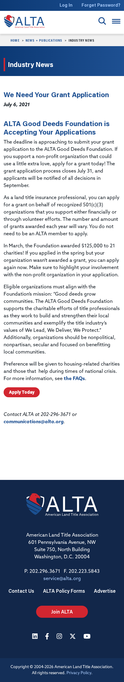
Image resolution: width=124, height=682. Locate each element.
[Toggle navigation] (116, 21)
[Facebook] (48, 637)
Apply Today (21, 392)
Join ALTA (62, 611)
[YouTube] (87, 637)
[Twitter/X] (73, 637)
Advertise (105, 591)
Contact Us (21, 591)
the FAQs (74, 378)
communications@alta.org (34, 422)
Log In (66, 5)
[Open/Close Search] (102, 21)
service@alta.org (62, 578)
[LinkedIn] (35, 637)
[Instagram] (60, 637)
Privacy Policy (79, 673)
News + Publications (44, 40)
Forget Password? (101, 5)
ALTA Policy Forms (64, 591)
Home (15, 40)
